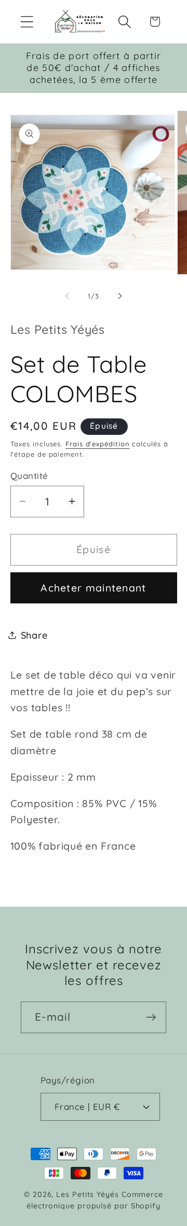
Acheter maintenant (93, 587)
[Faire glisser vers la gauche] (67, 296)
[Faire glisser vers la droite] (120, 296)
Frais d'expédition (97, 444)
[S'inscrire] (151, 1017)
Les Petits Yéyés (87, 1194)
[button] (27, 21)
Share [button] (34, 635)
